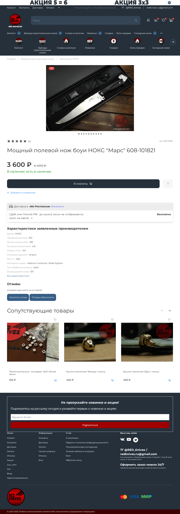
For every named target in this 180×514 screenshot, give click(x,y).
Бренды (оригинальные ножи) (40, 33)
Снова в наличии (74, 33)
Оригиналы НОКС (69, 59)
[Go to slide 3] (83, 133)
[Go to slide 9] (98, 133)
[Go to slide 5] (88, 133)
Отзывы (11, 456)
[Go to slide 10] (101, 133)
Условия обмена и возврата (80, 451)
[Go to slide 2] (81, 133)
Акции (10, 460)
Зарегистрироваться (17, 478)
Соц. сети (12, 465)
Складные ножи (143, 33)
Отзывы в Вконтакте (43, 297)
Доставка (38, 7)
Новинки (92, 33)
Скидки (109, 33)
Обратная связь (74, 460)
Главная (11, 59)
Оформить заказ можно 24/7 (142, 464)
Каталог (11, 7)
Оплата (50, 7)
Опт (9, 469)
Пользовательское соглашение (81, 447)
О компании (72, 438)
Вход (9, 473)
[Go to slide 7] (93, 133)
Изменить (57, 206)
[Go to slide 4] (86, 133)
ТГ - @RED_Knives (131, 7)
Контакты (24, 7)
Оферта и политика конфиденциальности (87, 443)
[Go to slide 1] (78, 133)
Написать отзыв (18, 297)
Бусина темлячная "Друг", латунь (141, 371)
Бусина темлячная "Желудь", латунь (85, 371)
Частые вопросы (47, 451)
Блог (41, 460)
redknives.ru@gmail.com (159, 7)
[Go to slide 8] (96, 133)
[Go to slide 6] (91, 133)
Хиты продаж (123, 33)
